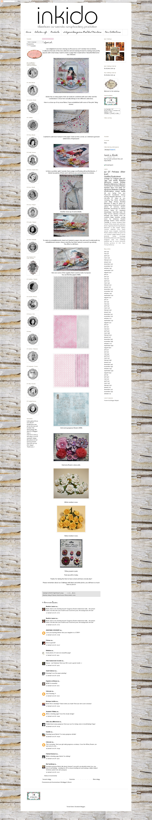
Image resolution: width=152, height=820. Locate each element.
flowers (122, 186)
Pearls (123, 229)
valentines (122, 224)
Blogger (82, 806)
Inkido (116, 200)
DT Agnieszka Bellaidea (114, 189)
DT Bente (53, 595)
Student (123, 219)
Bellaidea (48, 650)
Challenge (121, 190)
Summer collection (110, 229)
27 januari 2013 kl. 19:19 (52, 685)
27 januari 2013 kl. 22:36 (53, 706)
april (105, 256)
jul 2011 (122, 198)
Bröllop (122, 182)
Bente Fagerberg (109, 226)
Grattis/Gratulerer (112, 177)
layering (106, 196)
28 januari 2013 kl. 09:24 (53, 726)
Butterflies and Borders (111, 208)
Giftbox (123, 227)
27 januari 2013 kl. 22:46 (53, 716)
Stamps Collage (111, 234)
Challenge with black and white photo (73, 582)
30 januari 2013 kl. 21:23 (52, 772)
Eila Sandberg (50, 764)
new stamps (114, 215)
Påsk (105, 214)
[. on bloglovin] (110, 150)
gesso (122, 232)
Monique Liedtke (51, 701)
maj (105, 253)
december (107, 264)
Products (55, 32)
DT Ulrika (114, 198)
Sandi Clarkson (50, 671)
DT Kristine (116, 186)
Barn (112, 188)
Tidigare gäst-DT (119, 179)
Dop (112, 200)
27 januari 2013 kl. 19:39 (53, 696)
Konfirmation (109, 191)
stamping (107, 200)
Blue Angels (116, 227)
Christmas (107, 186)
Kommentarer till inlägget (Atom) (62, 782)
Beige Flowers (113, 202)
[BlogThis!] (69, 593)
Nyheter (107, 188)
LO (111, 179)
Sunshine (117, 217)
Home (28, 32)
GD (124, 212)
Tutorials (106, 222)
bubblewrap (111, 244)
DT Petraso (113, 172)
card (110, 180)
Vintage (107, 179)
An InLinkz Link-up (109, 68)
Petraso (48, 640)
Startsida (72, 779)
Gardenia (119, 222)
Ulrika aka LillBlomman (52, 721)
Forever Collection (113, 214)
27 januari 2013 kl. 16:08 (53, 675)
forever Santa (109, 210)
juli (105, 274)
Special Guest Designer (111, 231)
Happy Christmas (113, 205)
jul (105, 172)
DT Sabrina (122, 208)
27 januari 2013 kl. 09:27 (53, 645)
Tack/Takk (116, 212)
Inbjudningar (108, 212)
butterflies (122, 200)
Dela (105, 143)
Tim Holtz (118, 188)
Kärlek (115, 180)
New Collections (113, 32)
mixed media (120, 191)
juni (105, 251)
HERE (78, 275)
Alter (123, 172)
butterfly (106, 241)
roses (74, 595)
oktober (106, 268)
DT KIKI (118, 243)
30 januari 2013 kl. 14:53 (52, 758)
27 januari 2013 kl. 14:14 (52, 655)
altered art (108, 207)
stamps (123, 195)
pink (118, 224)
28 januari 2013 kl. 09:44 (53, 748)
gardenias (112, 243)
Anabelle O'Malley (51, 711)
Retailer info (41, 32)
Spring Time (116, 193)
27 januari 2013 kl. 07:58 (53, 635)
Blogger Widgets (114, 400)
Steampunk (122, 241)
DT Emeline (122, 205)
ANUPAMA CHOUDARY (53, 630)
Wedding (106, 243)
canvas (123, 234)
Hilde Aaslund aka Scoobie (53, 661)
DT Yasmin (113, 222)
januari (106, 262)
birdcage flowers (109, 220)
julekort (111, 232)
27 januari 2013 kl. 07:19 (53, 613)
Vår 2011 (107, 193)
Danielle (48, 732)
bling (49, 595)
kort (106, 174)
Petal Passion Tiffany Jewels (64, 595)
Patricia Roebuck (51, 754)
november (107, 266)
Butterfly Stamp (110, 236)
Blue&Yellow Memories (110, 238)
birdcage (106, 215)
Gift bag (119, 238)
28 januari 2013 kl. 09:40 (53, 736)
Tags (105, 180)
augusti (106, 272)
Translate (33, 46)
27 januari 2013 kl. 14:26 (53, 665)
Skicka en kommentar (50, 776)
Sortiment (122, 214)
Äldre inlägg (96, 779)
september (107, 270)
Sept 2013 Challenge (118, 239)
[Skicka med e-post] (68, 593)
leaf (111, 241)
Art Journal (116, 241)
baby (121, 212)
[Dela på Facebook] (73, 593)
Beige (112, 217)
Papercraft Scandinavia (111, 195)
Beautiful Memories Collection (114, 184)
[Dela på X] (71, 593)
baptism (118, 234)
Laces (118, 229)
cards (105, 202)
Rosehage (122, 236)
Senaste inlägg (46, 779)
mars (105, 258)
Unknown (48, 691)
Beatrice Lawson (51, 606)
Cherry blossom (120, 220)
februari (106, 260)
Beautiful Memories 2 (116, 196)
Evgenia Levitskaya (51, 681)
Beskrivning (117, 226)
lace (124, 193)
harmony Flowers (119, 207)
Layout (115, 182)
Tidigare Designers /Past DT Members (82, 32)
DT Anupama (120, 210)
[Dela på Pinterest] (74, 593)
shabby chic (116, 232)
